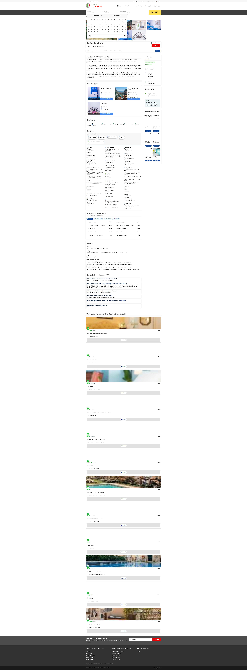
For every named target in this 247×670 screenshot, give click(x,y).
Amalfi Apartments (116, 659)
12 (105, 24)
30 (97, 31)
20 (88, 29)
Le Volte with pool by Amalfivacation (95, 492)
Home (119, 5)
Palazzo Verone (90, 545)
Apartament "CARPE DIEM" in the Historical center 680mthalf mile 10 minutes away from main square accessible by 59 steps (148, 157)
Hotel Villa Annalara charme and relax (156, 142)
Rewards (148, 5)
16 (97, 26)
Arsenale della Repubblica (112, 286)
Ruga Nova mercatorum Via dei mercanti (99, 286)
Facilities (104, 51)
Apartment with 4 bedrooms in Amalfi (156, 127)
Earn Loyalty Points (90, 659)
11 (102, 24)
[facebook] (154, 668)
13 (88, 26)
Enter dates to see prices (106, 98)
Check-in (89, 11)
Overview (90, 51)
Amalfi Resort (90, 465)
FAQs (121, 51)
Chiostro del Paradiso (95, 288)
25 (102, 29)
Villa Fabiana (90, 386)
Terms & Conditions (90, 655)
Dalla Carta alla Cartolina (122, 285)
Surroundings (113, 51)
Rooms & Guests (123, 11)
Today (89, 35)
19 (105, 26)
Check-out (105, 11)
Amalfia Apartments (155, 157)
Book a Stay (156, 45)
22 (94, 29)
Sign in (142, 1)
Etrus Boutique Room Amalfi (93, 624)
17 (125, 26)
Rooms (97, 51)
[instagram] (160, 668)
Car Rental (139, 5)
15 (94, 26)
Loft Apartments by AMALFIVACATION (96, 439)
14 (91, 26)
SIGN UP (157, 639)
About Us (88, 651)
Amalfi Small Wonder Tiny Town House (96, 518)
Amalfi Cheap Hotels (116, 657)
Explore (138, 651)
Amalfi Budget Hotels (116, 653)
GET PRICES (154, 12)
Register (148, 1)
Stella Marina (90, 598)
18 (102, 26)
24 (125, 29)
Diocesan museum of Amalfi (105, 288)
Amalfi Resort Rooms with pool (94, 571)
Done (125, 35)
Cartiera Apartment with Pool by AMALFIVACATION (99, 412)
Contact (158, 5)
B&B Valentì (147, 127)
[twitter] (157, 668)
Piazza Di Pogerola (121, 286)
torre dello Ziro (114, 288)
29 (94, 31)
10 (125, 24)
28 (91, 31)
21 (91, 29)
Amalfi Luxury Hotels (116, 655)
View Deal (148, 131)
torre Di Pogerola (131, 285)
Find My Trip (135, 1)
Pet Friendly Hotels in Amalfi (118, 651)
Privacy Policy (89, 653)
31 (125, 31)
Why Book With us (90, 657)
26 (105, 29)
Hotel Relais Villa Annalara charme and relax (97, 333)
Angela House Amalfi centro (147, 142)
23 (97, 29)
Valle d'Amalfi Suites (91, 360)
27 (88, 31)
